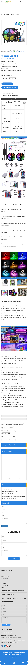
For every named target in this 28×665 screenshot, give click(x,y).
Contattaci (5, 585)
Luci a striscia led (7, 424)
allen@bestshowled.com (11, 491)
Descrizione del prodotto (10, 99)
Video (3, 581)
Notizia (4, 583)
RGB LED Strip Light (7, 427)
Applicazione (5, 576)
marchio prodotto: (8, 95)
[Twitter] (10, 646)
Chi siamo (5, 578)
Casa (3, 574)
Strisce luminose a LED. (8, 437)
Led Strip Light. (6, 433)
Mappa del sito (14, 657)
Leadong (21, 654)
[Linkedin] (5, 646)
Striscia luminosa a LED (8, 430)
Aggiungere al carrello (10, 87)
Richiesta (7, 84)
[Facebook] (2, 646)
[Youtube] (7, 646)
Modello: (5, 94)
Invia (5, 526)
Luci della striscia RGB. (8, 440)
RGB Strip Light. (18, 424)
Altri (3, 588)
